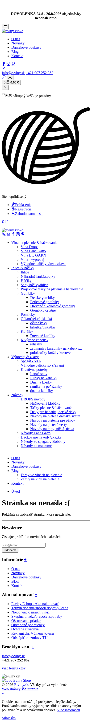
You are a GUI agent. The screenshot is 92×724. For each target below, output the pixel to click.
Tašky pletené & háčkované (50, 408)
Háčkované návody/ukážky (41, 437)
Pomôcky (28, 315)
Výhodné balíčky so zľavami (42, 365)
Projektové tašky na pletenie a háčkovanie (52, 289)
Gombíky (28, 293)
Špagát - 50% (31, 361)
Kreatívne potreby (34, 370)
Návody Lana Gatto (35, 433)
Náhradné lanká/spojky (38, 276)
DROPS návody (33, 399)
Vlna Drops (29, 247)
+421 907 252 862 (39, 73)
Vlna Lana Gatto (33, 251)
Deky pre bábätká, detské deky (53, 412)
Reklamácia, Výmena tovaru (32, 633)
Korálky (27, 331)
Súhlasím (9, 718)
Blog (15, 52)
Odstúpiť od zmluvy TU (29, 638)
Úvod (15, 491)
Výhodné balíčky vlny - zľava (43, 264)
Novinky (18, 43)
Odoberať (10, 550)
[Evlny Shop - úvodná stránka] (12, 31)
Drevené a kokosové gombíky (52, 306)
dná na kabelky (41, 391)
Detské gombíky (42, 298)
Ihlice (25, 272)
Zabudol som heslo (29, 214)
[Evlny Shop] (16, 680)
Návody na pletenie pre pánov (52, 420)
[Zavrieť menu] (5, 87)
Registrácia (23, 209)
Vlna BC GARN (33, 255)
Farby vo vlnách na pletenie (41, 475)
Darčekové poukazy (26, 47)
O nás (15, 39)
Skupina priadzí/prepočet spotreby (36, 616)
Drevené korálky (42, 336)
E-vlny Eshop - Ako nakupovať (35, 604)
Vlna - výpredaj (32, 259)
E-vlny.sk (21, 685)
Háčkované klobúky (45, 403)
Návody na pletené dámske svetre (55, 416)
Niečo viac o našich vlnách (31, 612)
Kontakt (17, 56)
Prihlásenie (23, 205)
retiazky (36, 344)
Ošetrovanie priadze (26, 621)
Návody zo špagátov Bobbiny (43, 441)
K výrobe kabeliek (34, 340)
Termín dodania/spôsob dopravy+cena (39, 608)
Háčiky (26, 281)
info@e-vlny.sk (13, 73)
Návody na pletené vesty (48, 425)
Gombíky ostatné (43, 310)
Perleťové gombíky (44, 302)
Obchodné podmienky (28, 625)
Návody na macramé (36, 446)
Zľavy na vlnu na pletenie (40, 479)
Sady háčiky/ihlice (34, 285)
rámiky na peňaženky (46, 386)
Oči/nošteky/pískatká (36, 319)
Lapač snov (38, 374)
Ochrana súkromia (25, 629)
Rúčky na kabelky (43, 378)
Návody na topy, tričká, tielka (52, 429)
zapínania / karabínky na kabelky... (56, 348)
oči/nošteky (38, 323)
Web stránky (11, 689)
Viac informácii (68, 710)
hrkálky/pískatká (42, 327)
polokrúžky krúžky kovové (50, 353)
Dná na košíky (41, 382)
